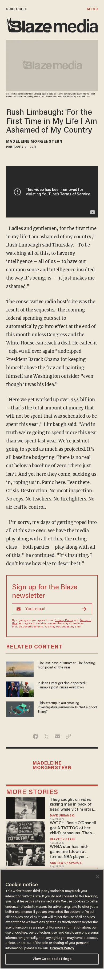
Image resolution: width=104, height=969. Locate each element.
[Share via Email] (57, 736)
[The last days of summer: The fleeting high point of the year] (20, 668)
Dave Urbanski (62, 815)
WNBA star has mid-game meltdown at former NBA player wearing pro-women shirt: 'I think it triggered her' (74, 852)
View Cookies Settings (52, 959)
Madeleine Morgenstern (34, 142)
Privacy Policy (64, 620)
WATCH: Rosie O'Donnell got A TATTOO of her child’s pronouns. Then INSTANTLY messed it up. (73, 828)
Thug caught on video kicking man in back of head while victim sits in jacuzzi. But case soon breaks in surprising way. (73, 805)
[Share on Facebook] (35, 736)
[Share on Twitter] (46, 736)
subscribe (16, 9)
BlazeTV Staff (62, 839)
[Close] (97, 876)
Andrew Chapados (66, 863)
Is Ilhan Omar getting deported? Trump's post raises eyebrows (62, 685)
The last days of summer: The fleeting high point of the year (66, 666)
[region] (52, 919)
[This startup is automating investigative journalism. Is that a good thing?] (20, 708)
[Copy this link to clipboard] (68, 736)
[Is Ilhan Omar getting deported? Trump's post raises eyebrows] (20, 688)
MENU (92, 9)
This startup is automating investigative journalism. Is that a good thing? (67, 707)
